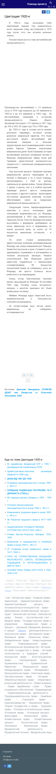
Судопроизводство (15, 702)
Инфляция (41, 584)
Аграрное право (41, 597)
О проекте (7, 752)
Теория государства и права (21, 706)
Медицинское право (35, 666)
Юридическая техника (17, 732)
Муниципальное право (17, 673)
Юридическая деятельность (24, 729)
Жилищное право (14, 637)
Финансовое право (36, 716)
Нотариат (43, 676)
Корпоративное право (33, 660)
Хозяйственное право (17, 719)
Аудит (8, 614)
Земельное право (39, 637)
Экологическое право (34, 722)
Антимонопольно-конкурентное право (26, 607)
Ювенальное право (36, 725)
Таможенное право (39, 702)
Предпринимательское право (21, 696)
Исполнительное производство (22, 647)
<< (49, 6)
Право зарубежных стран (23, 686)
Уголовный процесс (38, 712)
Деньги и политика (24, 584)
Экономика (11, 725)
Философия (11, 716)
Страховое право (34, 699)
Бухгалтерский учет (38, 617)
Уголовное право (14, 712)
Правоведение (43, 689)
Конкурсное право (16, 656)
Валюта (34, 580)
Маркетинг (11, 666)
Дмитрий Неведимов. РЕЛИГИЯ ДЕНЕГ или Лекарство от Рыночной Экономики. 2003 (28, 392)
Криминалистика (14, 663)
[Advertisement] (28, 75)
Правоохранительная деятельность (28, 693)
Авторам (7, 756)
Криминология (39, 663)
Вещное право (12, 620)
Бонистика (22, 580)
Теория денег (19, 590)
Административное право (35, 601)
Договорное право (39, 633)
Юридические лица (41, 732)
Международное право (18, 670)
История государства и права (22, 650)
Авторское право (21, 597)
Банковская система (24, 614)
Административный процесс (24, 604)
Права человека (42, 683)
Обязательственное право (19, 679)
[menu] (3, 4)
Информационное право (33, 643)
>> (54, 6)
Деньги (22, 630)
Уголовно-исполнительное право (32, 709)
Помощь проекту (37, 4)
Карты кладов (32, 587)
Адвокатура (11, 601)
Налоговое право (40, 673)
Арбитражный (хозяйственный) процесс (27, 610)
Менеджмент (42, 670)
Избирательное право (17, 640)
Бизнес (19, 617)
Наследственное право (18, 676)
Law (8, 597)
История (45, 647)
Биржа (10, 580)
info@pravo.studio (10, 760)
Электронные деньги (38, 590)
